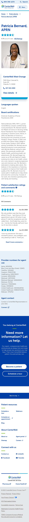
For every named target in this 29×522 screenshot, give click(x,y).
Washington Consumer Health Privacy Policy (12, 510)
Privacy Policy (16, 494)
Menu (23, 7)
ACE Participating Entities (8, 501)
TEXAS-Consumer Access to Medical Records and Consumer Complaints (12, 516)
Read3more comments (14, 242)
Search (25, 2)
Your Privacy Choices (7, 497)
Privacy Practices (6, 494)
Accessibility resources (8, 505)
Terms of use (19, 505)
